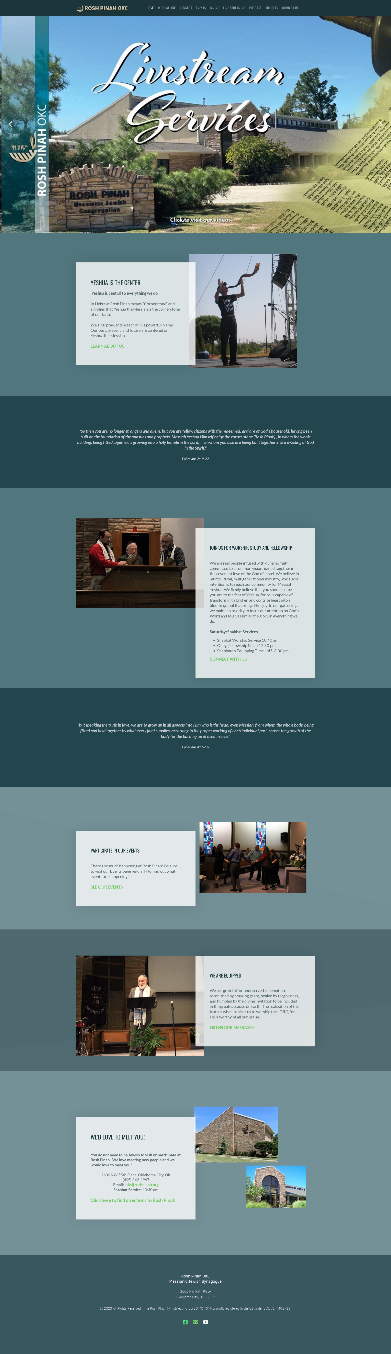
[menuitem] (150, 8)
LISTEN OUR (221, 1027)
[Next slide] (380, 124)
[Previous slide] (10, 124)
